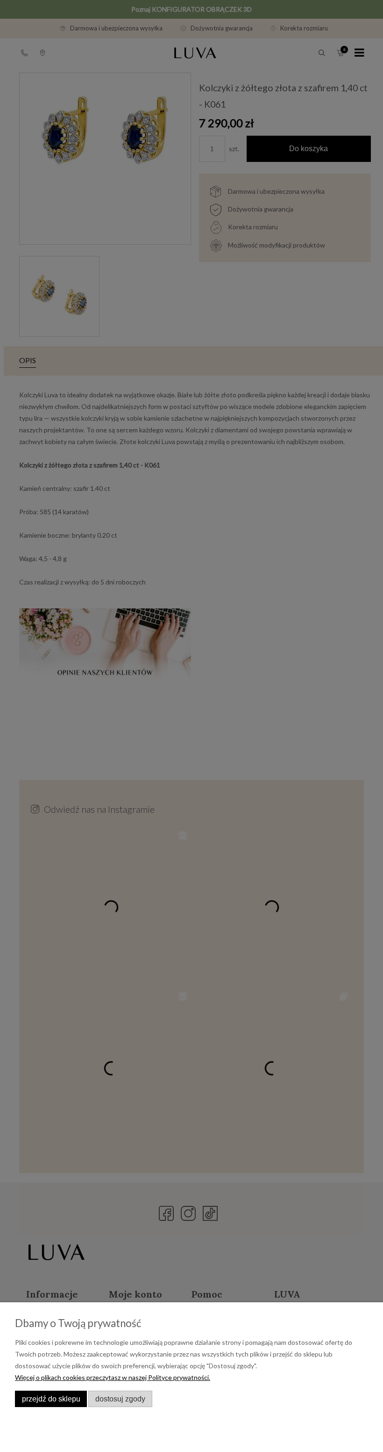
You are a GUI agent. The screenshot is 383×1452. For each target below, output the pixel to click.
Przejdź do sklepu (51, 1398)
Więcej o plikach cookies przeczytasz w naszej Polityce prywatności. (112, 1377)
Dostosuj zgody (120, 1398)
